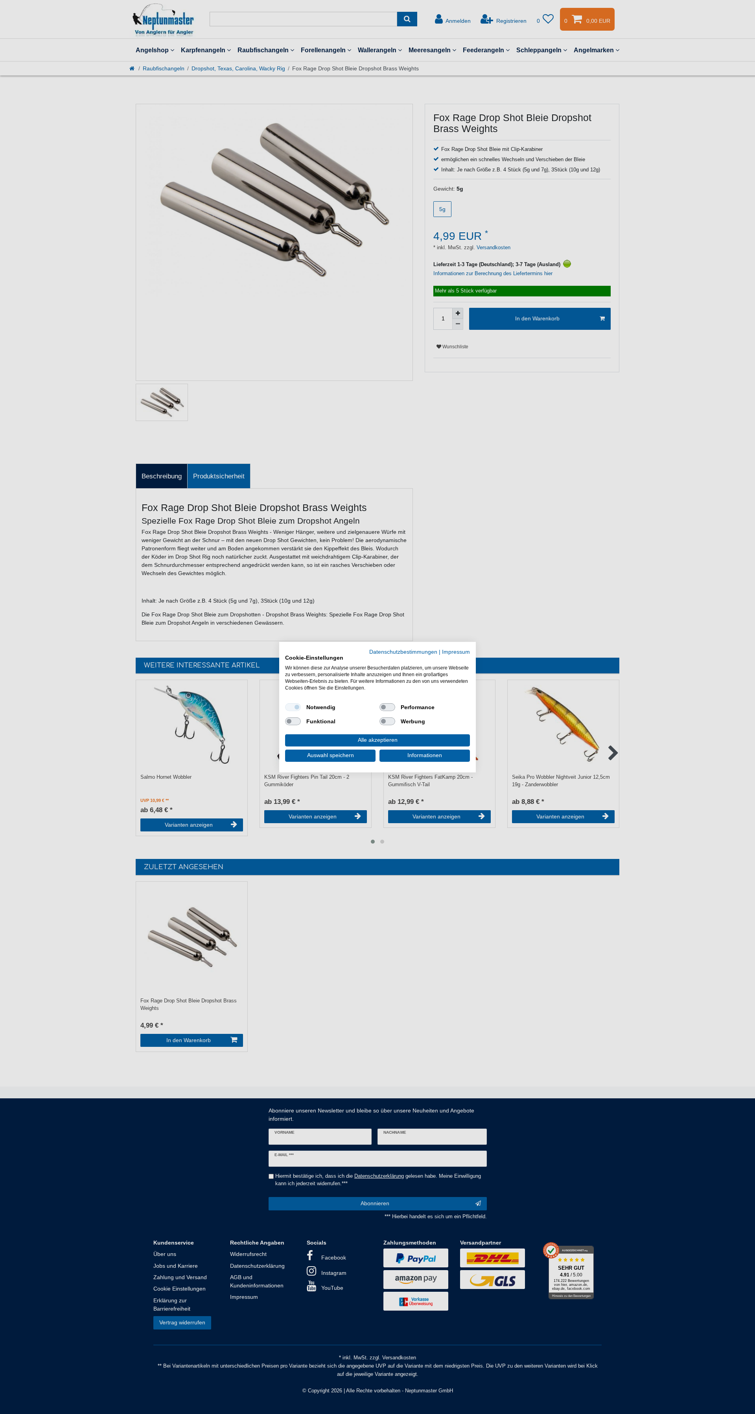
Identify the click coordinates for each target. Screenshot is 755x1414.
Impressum (456, 652)
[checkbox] (293, 707)
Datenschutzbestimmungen (403, 652)
